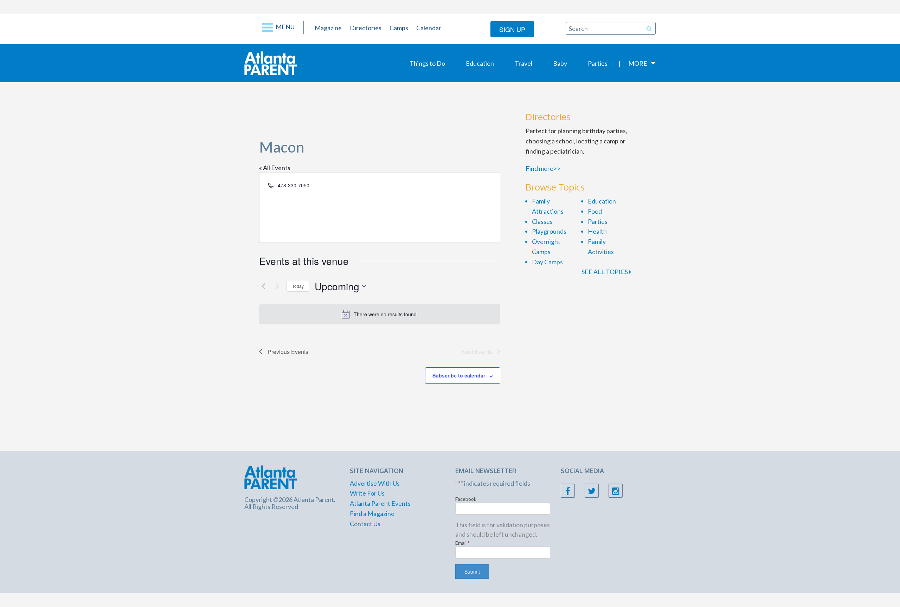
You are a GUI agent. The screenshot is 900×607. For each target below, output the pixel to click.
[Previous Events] (263, 286)
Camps (399, 28)
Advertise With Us (375, 483)
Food (595, 211)
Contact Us (365, 524)
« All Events (274, 168)
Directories (365, 28)
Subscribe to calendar (458, 375)
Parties (598, 63)
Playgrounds (549, 231)
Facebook (465, 499)
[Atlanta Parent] (270, 62)
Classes (542, 221)
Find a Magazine (372, 513)
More (637, 63)
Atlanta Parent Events (380, 503)
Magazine (328, 28)
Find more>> (543, 168)
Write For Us (367, 493)
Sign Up (512, 29)
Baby (560, 63)
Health (597, 231)
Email (462, 543)
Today (298, 286)
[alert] (379, 314)
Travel (523, 63)
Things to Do (427, 63)
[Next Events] (277, 286)
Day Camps (547, 262)
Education (480, 63)
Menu (285, 27)
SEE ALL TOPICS (605, 272)
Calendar (428, 28)
